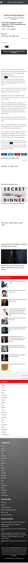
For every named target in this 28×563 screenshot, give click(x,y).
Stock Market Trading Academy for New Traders (13, 522)
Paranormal (4, 424)
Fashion (3, 402)
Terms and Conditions (6, 514)
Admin (13, 29)
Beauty (3, 385)
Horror (3, 410)
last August (22, 137)
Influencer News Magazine (15, 2)
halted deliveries (12, 82)
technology (4, 429)
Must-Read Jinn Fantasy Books (9, 184)
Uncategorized (5, 434)
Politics (3, 427)
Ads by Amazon (24, 38)
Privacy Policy (4, 512)
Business (4, 34)
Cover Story (4, 397)
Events (3, 400)
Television (3, 432)
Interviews (3, 412)
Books (2, 387)
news (2, 422)
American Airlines (5, 142)
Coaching (3, 395)
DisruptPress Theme (19, 558)
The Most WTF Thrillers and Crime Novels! (12, 203)
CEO (2, 392)
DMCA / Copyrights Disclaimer (8, 509)
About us (3, 505)
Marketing (3, 417)
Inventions (3, 414)
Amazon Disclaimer (6, 507)
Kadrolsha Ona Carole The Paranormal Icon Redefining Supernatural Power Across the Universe (13, 267)
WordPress (11, 558)
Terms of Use (21, 554)
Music (2, 419)
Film (2, 405)
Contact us (3, 502)
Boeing (2, 76)
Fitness (3, 407)
